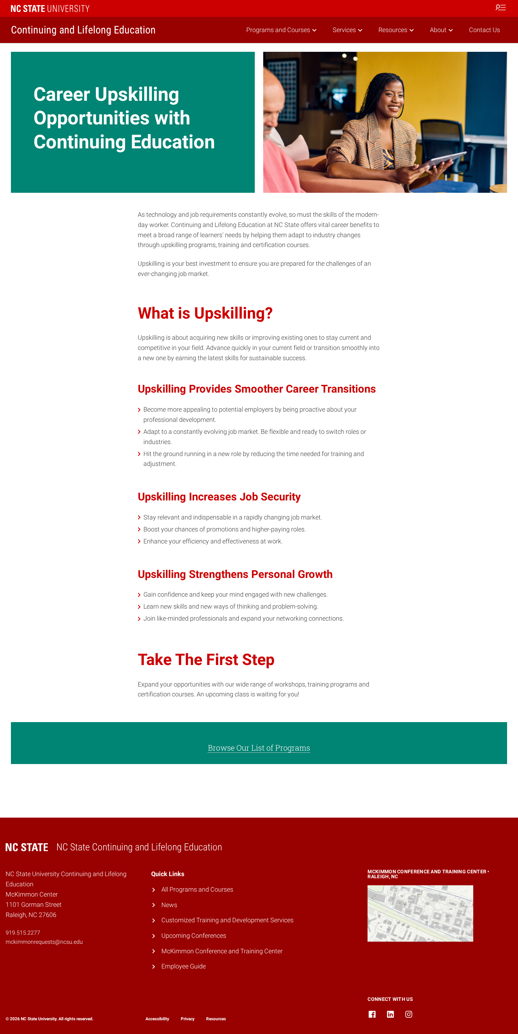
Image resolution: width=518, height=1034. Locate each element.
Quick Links (167, 874)
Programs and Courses (278, 29)
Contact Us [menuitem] (484, 29)
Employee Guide (183, 966)
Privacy (188, 1018)
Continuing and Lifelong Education (83, 30)
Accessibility (157, 1018)
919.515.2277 (24, 932)
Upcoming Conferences (193, 935)
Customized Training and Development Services (227, 920)
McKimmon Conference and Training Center (222, 951)
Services (344, 29)
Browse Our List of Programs (259, 748)
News (169, 905)
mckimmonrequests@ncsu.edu (44, 941)
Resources (392, 29)
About (438, 29)
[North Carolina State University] (50, 8)
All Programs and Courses (197, 889)
